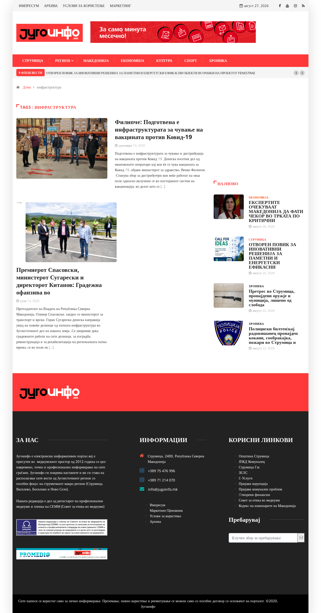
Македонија (96, 60)
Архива (155, 521)
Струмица (32, 60)
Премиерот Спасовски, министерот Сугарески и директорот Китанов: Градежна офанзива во (59, 280)
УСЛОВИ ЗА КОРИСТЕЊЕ (84, 5)
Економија (132, 60)
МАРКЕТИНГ (120, 5)
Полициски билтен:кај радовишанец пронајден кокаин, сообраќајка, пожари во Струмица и (273, 335)
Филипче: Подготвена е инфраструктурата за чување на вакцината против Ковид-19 (159, 129)
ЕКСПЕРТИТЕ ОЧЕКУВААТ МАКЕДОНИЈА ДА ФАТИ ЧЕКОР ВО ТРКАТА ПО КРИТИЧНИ (276, 211)
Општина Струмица (254, 456)
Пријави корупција (253, 483)
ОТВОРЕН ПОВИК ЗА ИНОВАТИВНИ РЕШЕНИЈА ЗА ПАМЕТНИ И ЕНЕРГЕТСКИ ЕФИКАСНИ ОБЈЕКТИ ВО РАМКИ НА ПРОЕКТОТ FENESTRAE (150, 73)
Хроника (218, 60)
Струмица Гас (249, 467)
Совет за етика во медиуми (259, 500)
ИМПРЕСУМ (29, 5)
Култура (164, 60)
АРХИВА (51, 5)
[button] (296, 72)
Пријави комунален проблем (260, 489)
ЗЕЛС (243, 472)
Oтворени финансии (254, 494)
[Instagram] (295, 5)
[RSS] (303, 5)
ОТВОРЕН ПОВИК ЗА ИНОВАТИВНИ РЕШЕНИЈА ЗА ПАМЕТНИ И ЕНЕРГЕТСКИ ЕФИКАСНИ (272, 255)
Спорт (190, 60)
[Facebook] (280, 5)
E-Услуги (246, 478)
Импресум (157, 504)
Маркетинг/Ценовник (166, 510)
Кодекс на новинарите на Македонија (267, 505)
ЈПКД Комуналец (252, 461)
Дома (27, 87)
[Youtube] (287, 5)
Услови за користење (165, 516)
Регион (62, 60)
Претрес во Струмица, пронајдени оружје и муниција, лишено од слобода (272, 298)
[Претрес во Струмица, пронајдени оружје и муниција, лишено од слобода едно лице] (229, 295)
